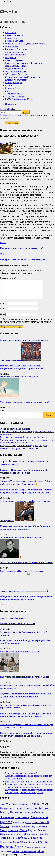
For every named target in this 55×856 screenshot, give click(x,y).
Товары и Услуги (13, 93)
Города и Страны (14, 40)
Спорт (8, 91)
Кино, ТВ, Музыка (14, 60)
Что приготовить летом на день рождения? (19, 376)
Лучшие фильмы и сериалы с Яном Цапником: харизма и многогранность (26, 527)
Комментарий (8, 278)
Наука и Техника (14, 68)
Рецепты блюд (12, 88)
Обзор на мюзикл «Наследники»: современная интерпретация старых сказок (26, 598)
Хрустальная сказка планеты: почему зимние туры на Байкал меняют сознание (27, 441)
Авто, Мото (10, 32)
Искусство (10, 57)
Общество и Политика (16, 74)
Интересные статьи (15, 54)
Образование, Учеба (15, 71)
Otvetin (9, 11)
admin (3, 142)
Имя (3, 303)
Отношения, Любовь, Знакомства (22, 77)
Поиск (3, 410)
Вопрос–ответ (12, 38)
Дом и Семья (11, 46)
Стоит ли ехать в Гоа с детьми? (16, 428)
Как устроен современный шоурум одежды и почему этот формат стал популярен (23, 447)
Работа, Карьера (13, 82)
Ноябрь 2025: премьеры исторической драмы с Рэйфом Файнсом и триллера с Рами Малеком (26, 483)
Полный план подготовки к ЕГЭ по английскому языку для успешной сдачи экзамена (27, 734)
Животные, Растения (16, 49)
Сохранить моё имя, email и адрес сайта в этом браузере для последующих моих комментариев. (26, 320)
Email (3, 308)
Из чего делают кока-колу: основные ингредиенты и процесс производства (21, 367)
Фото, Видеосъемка (15, 96)
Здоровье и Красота (15, 52)
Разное (8, 85)
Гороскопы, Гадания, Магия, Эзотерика (25, 43)
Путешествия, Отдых (16, 79)
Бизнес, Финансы (14, 35)
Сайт (2, 314)
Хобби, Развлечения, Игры (19, 99)
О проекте (10, 104)
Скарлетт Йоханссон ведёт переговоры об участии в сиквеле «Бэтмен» (23, 471)
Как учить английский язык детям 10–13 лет (23, 437)
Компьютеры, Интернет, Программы (24, 63)
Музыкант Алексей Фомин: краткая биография (21, 537)
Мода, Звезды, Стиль (16, 65)
